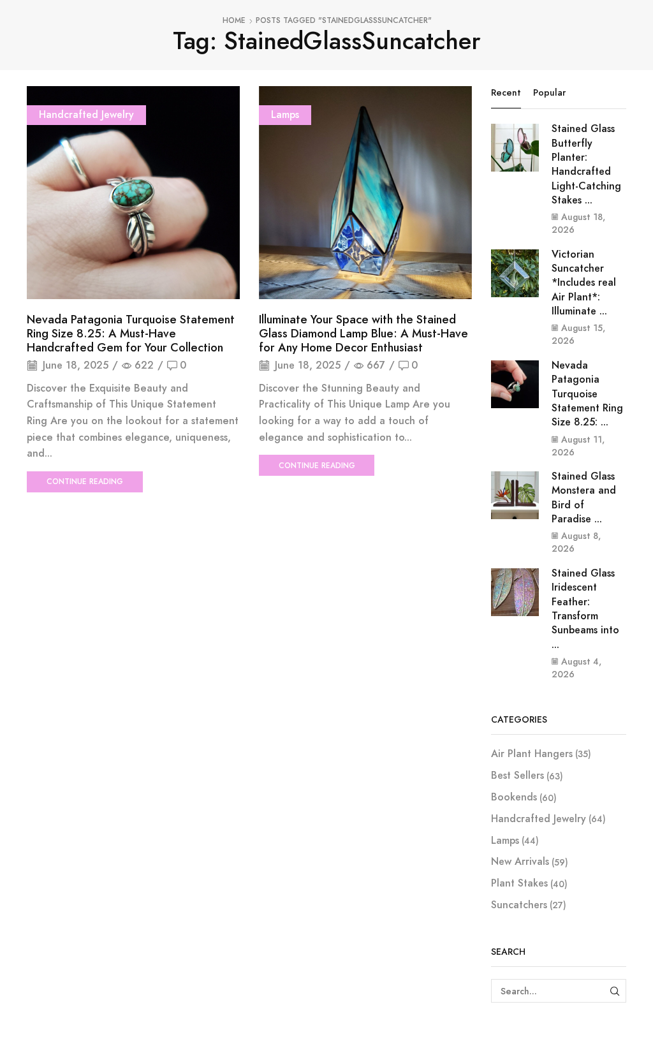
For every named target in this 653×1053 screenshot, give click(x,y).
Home (234, 20)
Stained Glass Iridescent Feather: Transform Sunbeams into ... (585, 609)
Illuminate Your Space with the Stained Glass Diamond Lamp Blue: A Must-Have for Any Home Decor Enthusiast (363, 333)
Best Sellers (517, 775)
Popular (549, 92)
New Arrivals (520, 861)
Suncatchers (519, 904)
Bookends (514, 797)
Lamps (285, 114)
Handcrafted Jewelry (86, 114)
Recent (506, 92)
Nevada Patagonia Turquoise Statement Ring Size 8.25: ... (587, 393)
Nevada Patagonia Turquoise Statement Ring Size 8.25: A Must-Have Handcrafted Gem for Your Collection (131, 333)
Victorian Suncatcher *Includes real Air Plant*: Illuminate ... (584, 282)
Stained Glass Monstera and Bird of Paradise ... (584, 497)
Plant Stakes (519, 883)
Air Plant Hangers (532, 754)
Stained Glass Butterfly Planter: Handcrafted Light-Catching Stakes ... (586, 164)
